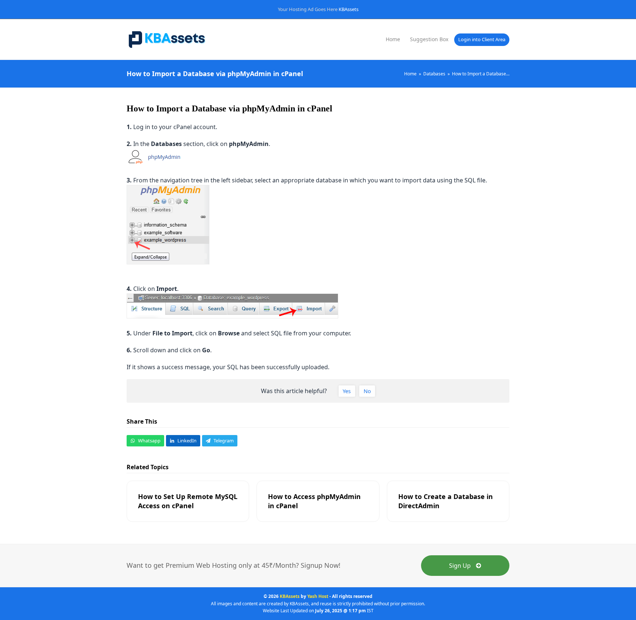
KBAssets (348, 9)
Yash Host (317, 596)
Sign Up (460, 566)
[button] (145, 440)
